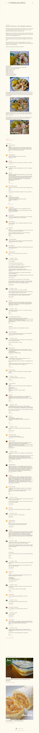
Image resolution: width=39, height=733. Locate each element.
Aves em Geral (11, 140)
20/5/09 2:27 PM (11, 604)
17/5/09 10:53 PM (11, 367)
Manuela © (10, 245)
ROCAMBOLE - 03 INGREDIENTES (14, 721)
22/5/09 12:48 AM (11, 617)
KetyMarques (11, 154)
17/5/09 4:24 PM (11, 236)
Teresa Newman (11, 434)
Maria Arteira (11, 145)
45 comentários (12, 682)
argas (9, 507)
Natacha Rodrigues (12, 186)
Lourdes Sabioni (11, 166)
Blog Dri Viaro (11, 486)
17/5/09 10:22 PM (11, 345)
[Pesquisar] (32, 3)
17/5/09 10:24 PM (11, 354)
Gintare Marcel (22, 730)
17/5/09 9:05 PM (11, 323)
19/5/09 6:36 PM (11, 527)
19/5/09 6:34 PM (11, 517)
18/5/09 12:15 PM (11, 413)
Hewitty (10, 571)
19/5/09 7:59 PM (11, 549)
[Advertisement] (22, 14)
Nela (9, 530)
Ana (9, 195)
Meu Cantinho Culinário (12, 607)
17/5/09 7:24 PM (11, 255)
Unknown (10, 207)
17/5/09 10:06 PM (11, 335)
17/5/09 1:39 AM (11, 152)
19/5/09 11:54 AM (11, 505)
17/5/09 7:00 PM (11, 249)
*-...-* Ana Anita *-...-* (12, 258)
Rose (9, 326)
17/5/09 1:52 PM (11, 212)
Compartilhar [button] (8, 138)
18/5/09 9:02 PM (11, 438)
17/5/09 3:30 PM (11, 225)
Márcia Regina (11, 464)
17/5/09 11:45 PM (11, 373)
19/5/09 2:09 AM (11, 472)
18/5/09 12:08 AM (11, 380)
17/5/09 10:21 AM (11, 183)
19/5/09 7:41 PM (11, 538)
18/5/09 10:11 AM (11, 392)
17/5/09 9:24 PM (11, 329)
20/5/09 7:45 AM (11, 597)
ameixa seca (11, 221)
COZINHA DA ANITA (17, 3)
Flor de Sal (10, 215)
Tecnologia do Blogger (20, 728)
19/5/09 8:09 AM (11, 494)
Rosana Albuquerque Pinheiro (14, 316)
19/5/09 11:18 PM (11, 582)
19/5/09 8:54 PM (11, 558)
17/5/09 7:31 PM (11, 285)
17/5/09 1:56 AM (11, 158)
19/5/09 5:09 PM (11, 510)
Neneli (10, 227)
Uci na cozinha (11, 383)
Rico (9, 161)
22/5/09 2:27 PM (11, 635)
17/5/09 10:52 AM (11, 204)
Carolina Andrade (11, 239)
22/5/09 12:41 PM (11, 625)
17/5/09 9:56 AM (11, 170)
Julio (9, 300)
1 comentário (12, 722)
